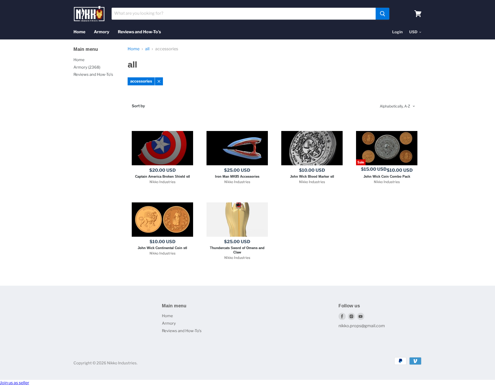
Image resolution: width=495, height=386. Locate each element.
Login (397, 32)
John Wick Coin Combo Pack (387, 176)
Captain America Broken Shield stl (162, 176)
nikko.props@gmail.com (362, 325)
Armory (101, 31)
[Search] (382, 14)
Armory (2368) (86, 67)
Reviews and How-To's (139, 31)
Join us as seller (14, 382)
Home (79, 31)
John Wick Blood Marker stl (312, 176)
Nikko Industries (163, 182)
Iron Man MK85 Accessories (237, 176)
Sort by (138, 106)
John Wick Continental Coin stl (162, 248)
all (147, 49)
